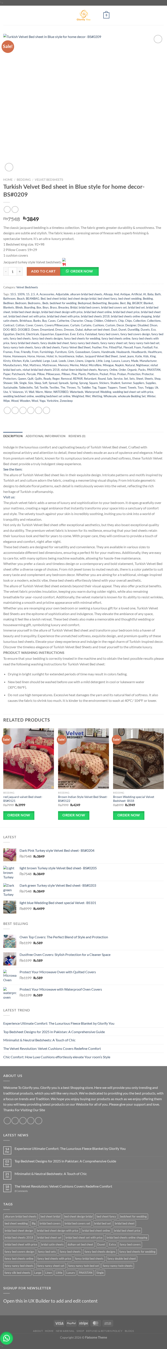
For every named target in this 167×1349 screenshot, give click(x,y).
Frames (8, 352)
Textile (44, 387)
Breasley (63, 307)
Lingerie (90, 361)
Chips (128, 320)
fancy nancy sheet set (113, 343)
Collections (154, 320)
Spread (53, 383)
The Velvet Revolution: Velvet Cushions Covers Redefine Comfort (52, 1048)
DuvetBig (133, 329)
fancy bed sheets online (116, 338)
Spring (74, 383)
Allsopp (108, 294)
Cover (29, 325)
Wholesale (110, 396)
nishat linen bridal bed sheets (79, 369)
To (78, 387)
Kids (146, 356)
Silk (16, 383)
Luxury (125, 361)
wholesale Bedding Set (132, 396)
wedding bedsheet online (18, 396)
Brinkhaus (26, 320)
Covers (38, 325)
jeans (130, 356)
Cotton (20, 325)
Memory (63, 365)
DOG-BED (10, 329)
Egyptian (8, 334)
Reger (56, 378)
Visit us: (9, 497)
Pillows (66, 374)
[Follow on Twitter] (23, 1120)
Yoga (42, 400)
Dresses (69, 329)
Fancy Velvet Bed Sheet (76, 347)
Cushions (98, 325)
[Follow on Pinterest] (38, 1120)
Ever (73, 334)
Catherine (63, 320)
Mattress (35, 365)
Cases (52, 320)
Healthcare (155, 352)
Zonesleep (66, 400)
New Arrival (65, 1331)
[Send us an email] (30, 1120)
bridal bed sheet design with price (62, 312)
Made (134, 361)
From (35, 352)
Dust (114, 329)
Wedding (105, 392)
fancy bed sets (47, 1251)
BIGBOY (137, 303)
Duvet (122, 329)
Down (35, 329)
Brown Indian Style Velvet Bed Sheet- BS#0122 (83, 799)
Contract (8, 325)
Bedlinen (8, 303)
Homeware (19, 356)
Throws (71, 387)
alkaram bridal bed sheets (86, 294)
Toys (141, 387)
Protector (148, 374)
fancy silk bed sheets (47, 347)
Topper (102, 387)
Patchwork (18, 374)
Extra (80, 334)
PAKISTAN (153, 369)
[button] (81, 273)
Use (5, 392)
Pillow (41, 374)
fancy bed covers (108, 334)
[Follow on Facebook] (7, 1120)
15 (28, 294)
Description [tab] (13, 436)
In (56, 356)
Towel (122, 387)
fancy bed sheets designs (47, 338)
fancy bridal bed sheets (25, 343)
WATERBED (60, 392)
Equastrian (47, 334)
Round (102, 378)
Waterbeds (77, 392)
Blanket (148, 303)
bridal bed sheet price (126, 312)
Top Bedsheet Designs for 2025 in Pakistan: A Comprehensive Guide (54, 1032)
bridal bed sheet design (26, 312)
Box (39, 307)
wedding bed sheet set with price (133, 392)
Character (77, 320)
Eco (153, 329)
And (116, 294)
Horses (40, 356)
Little (99, 361)
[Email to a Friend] (30, 410)
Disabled (143, 325)
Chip (121, 320)
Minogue (108, 365)
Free (17, 352)
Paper (6, 374)
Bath (158, 294)
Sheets (149, 378)
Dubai (79, 329)
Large (46, 361)
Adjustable (62, 294)
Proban (121, 374)
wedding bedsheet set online (52, 396)
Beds (45, 303)
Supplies (151, 383)
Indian (79, 356)
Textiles (54, 387)
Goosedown (82, 352)
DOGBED (24, 329)
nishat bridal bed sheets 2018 (41, 369)
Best (123, 303)
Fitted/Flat (115, 347)
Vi (26, 392)
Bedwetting (99, 303)
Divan (153, 325)
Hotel (50, 356)
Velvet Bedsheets (49, 179)
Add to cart (43, 271)
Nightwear (142, 365)
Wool (35, 400)
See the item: (12, 469)
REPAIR (78, 378)
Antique (125, 294)
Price (113, 374)
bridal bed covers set (114, 307)
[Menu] (5, 15)
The (62, 387)
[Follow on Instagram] (15, 1120)
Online (113, 369)
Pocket (104, 374)
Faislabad (91, 334)
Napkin (119, 365)
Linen (70, 361)
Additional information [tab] (46, 436)
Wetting (97, 396)
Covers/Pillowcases (57, 325)
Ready (47, 378)
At (144, 294)
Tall (36, 387)
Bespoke (113, 303)
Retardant (90, 378)
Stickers (104, 383)
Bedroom (21, 303)
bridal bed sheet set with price (27, 316)
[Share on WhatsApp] (7, 410)
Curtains (86, 325)
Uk (156, 387)
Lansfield (36, 361)
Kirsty (7, 361)
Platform (92, 374)
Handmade (108, 352)
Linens (79, 361)
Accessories (47, 294)
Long (107, 361)
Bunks (37, 320)
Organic (132, 369)
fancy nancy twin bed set (144, 343)
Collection (139, 320)
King (153, 356)
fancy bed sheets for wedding (82, 338)
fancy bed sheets (20, 338)
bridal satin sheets (52, 1244)
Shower (7, 383)
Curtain (75, 325)
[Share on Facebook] (15, 410)
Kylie (26, 361)
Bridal (73, 307)
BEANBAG (32, 298)
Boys (46, 307)
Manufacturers (12, 365)
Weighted (78, 396)
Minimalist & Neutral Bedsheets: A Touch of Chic (39, 1040)
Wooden (25, 400)
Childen (98, 320)
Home (8, 179)
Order (122, 369)
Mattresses (49, 365)
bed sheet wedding (130, 298)
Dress (59, 329)
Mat (25, 365)
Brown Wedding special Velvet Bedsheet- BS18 (133, 799)
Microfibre (95, 365)
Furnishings (47, 352)
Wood (14, 400)
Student (115, 383)
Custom (110, 325)
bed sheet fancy (107, 298)
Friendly (26, 352)
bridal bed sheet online (98, 312)
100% (21, 294)
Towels (132, 387)
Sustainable (10, 387)
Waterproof (92, 392)
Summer (127, 383)
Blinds (19, 307)
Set (126, 378)
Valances (17, 392)
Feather (97, 347)
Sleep (37, 383)
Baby (150, 294)
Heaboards (123, 352)
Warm (39, 392)
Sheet (139, 378)
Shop (157, 378)
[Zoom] (9, 167)
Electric (20, 334)
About (38, 1331)
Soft (44, 383)
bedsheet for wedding (63, 303)
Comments (21, 1191)
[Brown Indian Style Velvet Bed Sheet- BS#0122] (83, 758)
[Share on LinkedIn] (46, 410)
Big (129, 303)
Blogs (129, 1331)
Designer (130, 325)
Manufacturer (148, 361)
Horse (31, 356)
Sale (109, 378)
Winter (151, 396)
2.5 (33, 294)
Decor (120, 325)
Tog (94, 387)
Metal (83, 365)
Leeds (62, 361)
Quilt (30, 378)
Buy (44, 320)
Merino (74, 365)
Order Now (81, 271)
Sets (132, 378)
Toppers (113, 387)
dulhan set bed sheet (97, 329)
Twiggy (149, 387)
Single (23, 383)
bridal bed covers (89, 307)
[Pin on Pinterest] (38, 410)
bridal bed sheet (125, 1223)
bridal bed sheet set (49, 1237)
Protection (133, 374)
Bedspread (84, 303)
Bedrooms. (34, 303)
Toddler (86, 387)
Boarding (29, 307)
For (156, 347)
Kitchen (17, 361)
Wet (88, 396)
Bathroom (9, 298)
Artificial (136, 294)
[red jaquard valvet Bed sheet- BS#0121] (28, 758)
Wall (31, 392)
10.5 (13, 294)
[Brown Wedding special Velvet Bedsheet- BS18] (138, 758)
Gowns (95, 352)
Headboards (139, 352)
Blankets (8, 307)
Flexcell (128, 347)
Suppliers (138, 383)
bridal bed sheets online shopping (131, 316)
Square (93, 383)
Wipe (6, 400)
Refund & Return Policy (104, 1331)
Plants (82, 374)
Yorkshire (52, 400)
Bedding (24, 179)
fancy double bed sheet (54, 343)
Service (118, 378)
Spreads (64, 383)
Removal (66, 378)
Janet (122, 356)
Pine (74, 374)
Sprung (83, 383)
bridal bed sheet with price (63, 316)
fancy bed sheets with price (54, 1258)
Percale (31, 374)
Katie (138, 356)
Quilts (38, 378)
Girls (71, 352)
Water (48, 392)
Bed (43, 298)
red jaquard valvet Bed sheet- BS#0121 (22, 799)
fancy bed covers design (135, 334)
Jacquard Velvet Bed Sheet (101, 356)
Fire (105, 347)
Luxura (115, 361)
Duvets (145, 329)
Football (147, 347)
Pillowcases (53, 374)
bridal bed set (136, 307)
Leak (54, 361)
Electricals (32, 334)
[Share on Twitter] (23, 410)
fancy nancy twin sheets (18, 347)
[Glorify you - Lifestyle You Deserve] (83, 15)
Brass (53, 307)
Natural (130, 365)
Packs (142, 369)
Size (30, 383)
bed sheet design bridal (82, 298)
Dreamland (47, 329)
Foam (137, 347)
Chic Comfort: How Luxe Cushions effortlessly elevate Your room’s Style (56, 1057)
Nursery (103, 369)
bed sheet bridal (57, 298)
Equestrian (62, 334)
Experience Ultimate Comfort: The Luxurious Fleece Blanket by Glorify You (58, 1023)
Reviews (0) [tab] (76, 436)
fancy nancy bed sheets (84, 343)
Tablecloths (26, 387)
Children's (110, 320)
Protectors (10, 378)
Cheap (88, 320)
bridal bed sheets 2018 (95, 316)
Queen (22, 378)
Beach (21, 298)
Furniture (61, 352)
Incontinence (66, 356)
